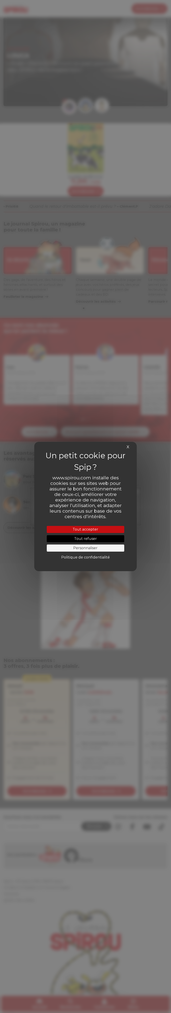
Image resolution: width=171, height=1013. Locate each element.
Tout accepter (85, 529)
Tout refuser (85, 539)
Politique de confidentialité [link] (85, 557)
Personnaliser (85, 548)
